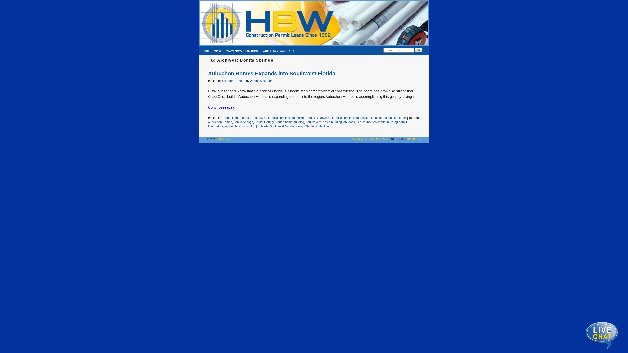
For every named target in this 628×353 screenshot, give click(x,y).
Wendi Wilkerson (261, 80)
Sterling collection (317, 126)
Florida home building (289, 122)
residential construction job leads (246, 126)
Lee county (363, 122)
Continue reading (224, 107)
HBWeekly (224, 139)
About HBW (213, 51)
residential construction (343, 117)
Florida (226, 117)
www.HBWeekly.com (242, 51)
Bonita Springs (243, 122)
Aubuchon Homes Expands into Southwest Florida (271, 73)
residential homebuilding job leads (383, 117)
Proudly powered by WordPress (371, 139)
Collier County (264, 122)
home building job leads (339, 122)
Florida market (241, 117)
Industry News (317, 117)
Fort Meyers (313, 122)
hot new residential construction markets (279, 117)
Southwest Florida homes (287, 126)
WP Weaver (414, 139)
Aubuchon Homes (220, 122)
